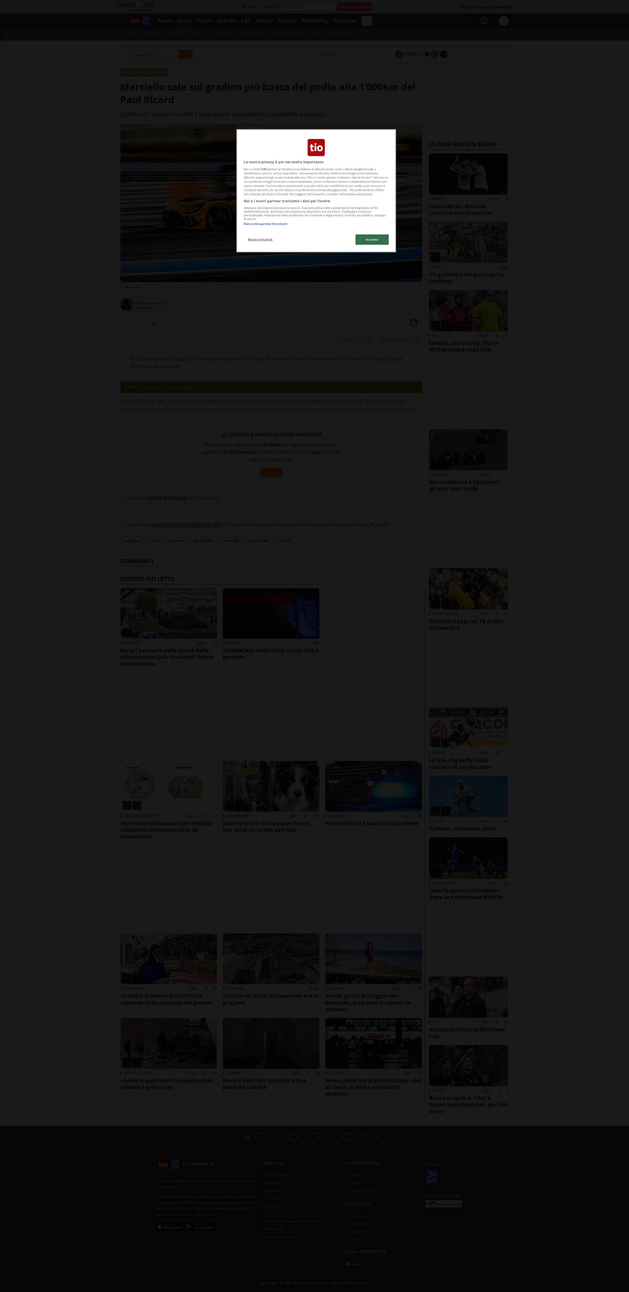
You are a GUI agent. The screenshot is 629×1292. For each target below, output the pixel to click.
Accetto (372, 239)
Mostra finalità (260, 239)
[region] (316, 190)
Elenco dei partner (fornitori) (265, 224)
